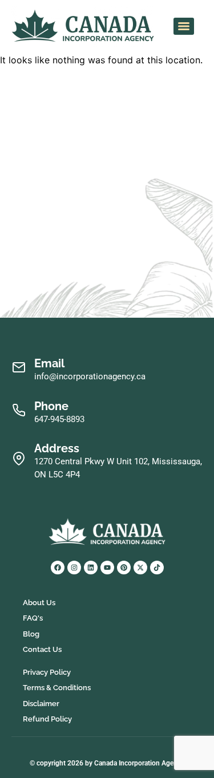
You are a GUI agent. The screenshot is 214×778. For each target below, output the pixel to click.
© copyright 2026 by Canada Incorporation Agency (107, 763)
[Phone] (18, 410)
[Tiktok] (157, 567)
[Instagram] (74, 567)
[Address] (18, 459)
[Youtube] (107, 567)
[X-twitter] (140, 567)
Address (56, 448)
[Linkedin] (91, 567)
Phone (51, 406)
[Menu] (183, 26)
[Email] (18, 367)
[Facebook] (57, 567)
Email (49, 363)
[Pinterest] (124, 567)
